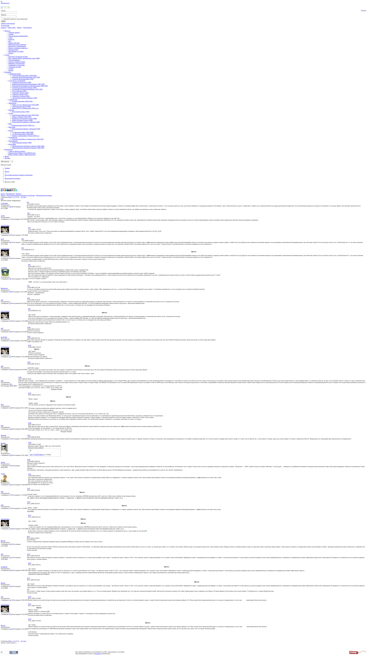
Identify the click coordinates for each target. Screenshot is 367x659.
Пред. (10, 197)
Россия (10, 130)
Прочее (10, 53)
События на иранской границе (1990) (24, 87)
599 (10, 455)
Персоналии (9, 149)
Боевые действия (13, 43)
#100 (28, 327)
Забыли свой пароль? (8, 23)
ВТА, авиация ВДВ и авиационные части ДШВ (24, 58)
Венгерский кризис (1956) (20, 111)
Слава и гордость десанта (16, 151)
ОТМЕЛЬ (4, 567)
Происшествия (13, 50)
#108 (29, 442)
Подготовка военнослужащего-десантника (18, 175)
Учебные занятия (14, 32)
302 (10, 484)
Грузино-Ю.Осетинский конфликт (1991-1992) (27, 89)
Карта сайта (11, 27)
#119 (29, 604)
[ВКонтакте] (1, 190)
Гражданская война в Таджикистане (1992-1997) (28, 139)
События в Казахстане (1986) (21, 82)
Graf (2, 239)
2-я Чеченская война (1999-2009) (22, 134)
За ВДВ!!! (4, 268)
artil (2, 300)
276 (10, 235)
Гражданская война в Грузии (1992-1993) (25, 115)
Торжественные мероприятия (18, 36)
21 (21, 197)
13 (10, 439)
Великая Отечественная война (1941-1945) (26, 77)
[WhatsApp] (14, 190)
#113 (29, 515)
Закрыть (363, 10)
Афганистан (12, 103)
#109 (28, 459)
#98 (28, 298)
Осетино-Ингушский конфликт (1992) (24, 98)
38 (10, 292)
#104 (20, 377)
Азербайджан (12, 99)
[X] (8, 190)
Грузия (10, 113)
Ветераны (8, 72)
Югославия (12, 144)
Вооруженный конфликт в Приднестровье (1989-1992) (30, 86)
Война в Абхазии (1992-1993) (21, 117)
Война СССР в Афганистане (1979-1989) (25, 105)
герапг (3, 462)
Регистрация (5, 25)
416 (10, 544)
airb (2, 554)
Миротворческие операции (17, 44)
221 (10, 557)
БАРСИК (4, 337)
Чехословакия (12, 141)
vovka (3, 216)
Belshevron (4, 288)
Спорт (10, 38)
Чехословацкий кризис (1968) (22, 142)
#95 (22, 248)
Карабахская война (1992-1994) (22, 101)
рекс (2, 491)
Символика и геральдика (16, 65)
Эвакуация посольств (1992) (21, 106)
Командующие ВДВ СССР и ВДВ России (22, 153)
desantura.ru (98, 653)
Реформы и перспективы (16, 63)
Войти (19, 27)
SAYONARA (5, 225)
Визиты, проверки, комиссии (18, 48)
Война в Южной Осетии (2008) (22, 120)
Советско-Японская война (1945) (23, 79)
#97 (28, 286)
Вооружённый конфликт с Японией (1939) (26, 129)
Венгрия (11, 110)
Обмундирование (14, 60)
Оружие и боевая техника (16, 62)
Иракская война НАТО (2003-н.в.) (23, 125)
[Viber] (12, 190)
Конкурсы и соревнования (17, 46)
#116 (29, 563)
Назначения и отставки (16, 51)
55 (10, 465)
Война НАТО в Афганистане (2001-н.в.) (25, 108)
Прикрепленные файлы (35, 448)
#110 (29, 474)
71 (10, 219)
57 (10, 495)
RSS (2, 199)
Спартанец (4, 203)
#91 (28, 202)
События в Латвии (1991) (20, 93)
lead (2, 381)
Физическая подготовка (12, 178)
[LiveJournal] (10, 190)
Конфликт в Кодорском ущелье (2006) (24, 118)
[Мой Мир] (6, 190)
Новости (7, 31)
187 (10, 279)
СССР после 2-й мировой (16, 81)
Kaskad (3, 443)
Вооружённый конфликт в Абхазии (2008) (26, 122)
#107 (28, 435)
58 (10, 303)
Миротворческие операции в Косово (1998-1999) (28, 148)
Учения (10, 34)
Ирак (10, 124)
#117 (28, 578)
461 (10, 242)
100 (10, 207)
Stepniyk (3, 435)
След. (24, 197)
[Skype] (16, 190)
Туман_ (3, 474)
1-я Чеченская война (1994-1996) (22, 132)
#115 (28, 554)
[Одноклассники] (4, 190)
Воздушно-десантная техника (18, 56)
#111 (28, 488)
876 (10, 570)
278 (10, 408)
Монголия (11, 127)
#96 (29, 265)
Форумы (7, 158)
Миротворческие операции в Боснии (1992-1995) (28, 146)
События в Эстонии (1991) (21, 96)
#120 (29, 619)
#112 (28, 502)
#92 (28, 213)
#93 (29, 228)
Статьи (7, 55)
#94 (22, 239)
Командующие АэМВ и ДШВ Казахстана (21, 154)
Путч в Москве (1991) (19, 91)
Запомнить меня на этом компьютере (15, 19)
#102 (29, 345)
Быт (9, 41)
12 (10, 340)
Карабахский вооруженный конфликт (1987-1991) (28, 84)
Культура (11, 39)
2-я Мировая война (14, 74)
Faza (2, 404)
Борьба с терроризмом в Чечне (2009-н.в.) (25, 136)
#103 (28, 362)
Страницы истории (14, 67)
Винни (3, 541)
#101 (28, 336)
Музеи (7, 156)
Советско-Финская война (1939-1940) (24, 75)
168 (10, 384)
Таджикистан (12, 137)
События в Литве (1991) (20, 94)
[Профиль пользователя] (5, 232)
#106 (29, 423)
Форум (7, 171)
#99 (29, 309)
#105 (29, 393)
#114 (28, 536)
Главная (3, 27)
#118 (29, 596)
